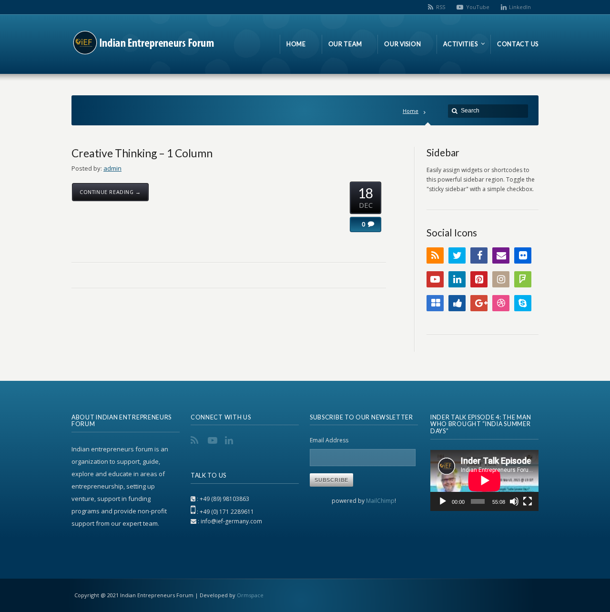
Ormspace (250, 595)
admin (112, 168)
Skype (522, 303)
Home (410, 110)
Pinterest (479, 279)
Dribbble (500, 303)
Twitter (457, 255)
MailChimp (380, 501)
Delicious (435, 303)
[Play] (442, 501)
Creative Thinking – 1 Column (142, 153)
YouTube (477, 6)
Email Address (329, 440)
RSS (440, 6)
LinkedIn (520, 6)
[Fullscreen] (527, 501)
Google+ (479, 303)
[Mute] (514, 501)
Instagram (500, 279)
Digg (457, 303)
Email (500, 255)
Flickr (522, 255)
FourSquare (522, 279)
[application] (484, 480)
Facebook (479, 255)
